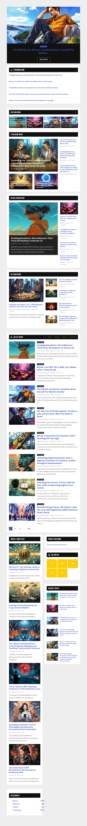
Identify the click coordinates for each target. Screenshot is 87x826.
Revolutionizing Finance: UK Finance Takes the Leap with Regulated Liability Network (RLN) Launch (57, 506)
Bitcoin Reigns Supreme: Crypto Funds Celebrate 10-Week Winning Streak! (68, 315)
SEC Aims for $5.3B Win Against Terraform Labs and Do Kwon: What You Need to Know (38, 91)
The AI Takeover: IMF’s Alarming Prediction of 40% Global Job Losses (24, 685)
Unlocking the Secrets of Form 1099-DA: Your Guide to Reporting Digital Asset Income (56, 482)
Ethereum (57, 334)
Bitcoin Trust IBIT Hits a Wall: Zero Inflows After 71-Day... (68, 215)
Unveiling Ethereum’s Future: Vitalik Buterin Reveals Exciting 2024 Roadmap (68, 151)
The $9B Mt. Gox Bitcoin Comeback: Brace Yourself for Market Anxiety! (33, 84)
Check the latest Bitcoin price (57, 541)
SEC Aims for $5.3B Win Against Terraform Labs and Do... (43, 50)
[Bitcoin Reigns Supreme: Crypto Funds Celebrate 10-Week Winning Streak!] (51, 316)
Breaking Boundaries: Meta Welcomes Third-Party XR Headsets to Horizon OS (36, 72)
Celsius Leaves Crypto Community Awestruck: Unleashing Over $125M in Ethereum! (45, 181)
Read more (43, 56)
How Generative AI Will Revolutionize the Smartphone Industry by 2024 (22, 767)
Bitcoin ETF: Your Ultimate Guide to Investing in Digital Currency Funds (24, 565)
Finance (64, 334)
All (45, 334)
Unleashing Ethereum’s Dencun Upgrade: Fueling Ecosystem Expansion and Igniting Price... (69, 165)
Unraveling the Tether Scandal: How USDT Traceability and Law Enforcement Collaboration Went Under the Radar (31, 160)
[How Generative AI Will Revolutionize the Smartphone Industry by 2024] (24, 751)
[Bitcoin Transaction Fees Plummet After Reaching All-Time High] (22, 437)
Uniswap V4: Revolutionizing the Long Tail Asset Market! (23, 603)
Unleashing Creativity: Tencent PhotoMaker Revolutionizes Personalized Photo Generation (22, 724)
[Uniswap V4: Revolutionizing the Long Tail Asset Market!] (24, 588)
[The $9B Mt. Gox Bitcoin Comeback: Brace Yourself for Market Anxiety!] (22, 391)
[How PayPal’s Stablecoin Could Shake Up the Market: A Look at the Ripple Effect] (51, 290)
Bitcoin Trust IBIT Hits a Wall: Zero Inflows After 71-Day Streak (30, 78)
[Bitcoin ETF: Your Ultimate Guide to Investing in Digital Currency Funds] (24, 550)
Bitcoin (50, 334)
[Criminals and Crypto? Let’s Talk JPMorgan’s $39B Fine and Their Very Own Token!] (26, 287)
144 (28, 525)
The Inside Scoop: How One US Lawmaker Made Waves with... (68, 138)
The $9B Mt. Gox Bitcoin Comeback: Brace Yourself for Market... (68, 228)
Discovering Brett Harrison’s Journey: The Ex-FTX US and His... (68, 302)
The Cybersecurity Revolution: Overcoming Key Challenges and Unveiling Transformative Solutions (24, 643)
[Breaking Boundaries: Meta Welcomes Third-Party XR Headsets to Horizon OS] (33, 215)
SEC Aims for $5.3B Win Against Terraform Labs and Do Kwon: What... (69, 119)
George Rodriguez (16, 306)
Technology (43, 46)
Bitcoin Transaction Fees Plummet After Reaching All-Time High (31, 97)
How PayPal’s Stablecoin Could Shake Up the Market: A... (67, 289)
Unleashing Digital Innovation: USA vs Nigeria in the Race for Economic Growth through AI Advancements (56, 457)
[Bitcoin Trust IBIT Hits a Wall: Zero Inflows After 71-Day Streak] (69, 205)
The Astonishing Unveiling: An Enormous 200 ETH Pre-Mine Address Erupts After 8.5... (20, 181)
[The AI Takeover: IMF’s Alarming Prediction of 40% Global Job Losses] (24, 670)
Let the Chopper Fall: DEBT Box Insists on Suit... (68, 277)
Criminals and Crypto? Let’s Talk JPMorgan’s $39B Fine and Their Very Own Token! (26, 302)
